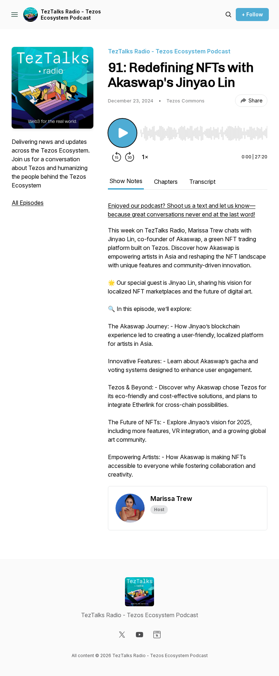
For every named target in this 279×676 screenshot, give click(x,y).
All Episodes (28, 202)
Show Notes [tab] (125, 181)
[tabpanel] (187, 343)
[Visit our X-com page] (122, 634)
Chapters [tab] (166, 181)
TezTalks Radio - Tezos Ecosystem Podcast (71, 14)
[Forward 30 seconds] (130, 157)
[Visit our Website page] (157, 634)
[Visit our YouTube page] (139, 634)
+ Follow (252, 14)
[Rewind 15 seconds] (117, 157)
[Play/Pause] (122, 132)
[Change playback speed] (145, 157)
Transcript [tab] (202, 181)
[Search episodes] (228, 14)
